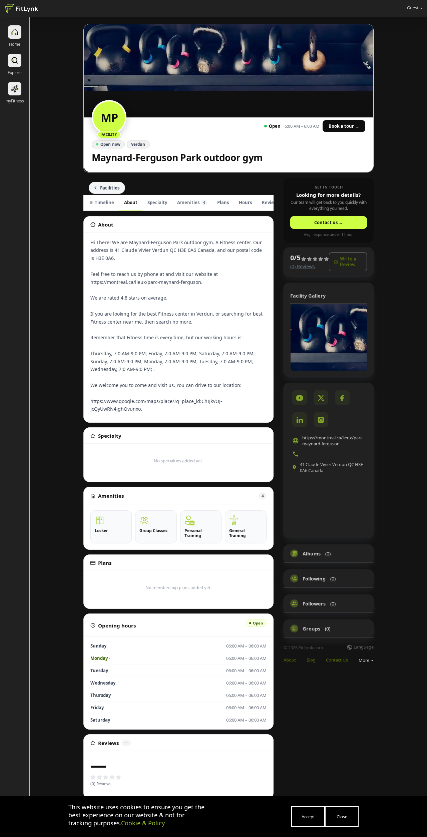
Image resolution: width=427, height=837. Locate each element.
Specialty (157, 202)
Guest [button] (413, 8)
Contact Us (337, 660)
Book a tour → (344, 126)
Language (363, 647)
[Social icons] (321, 419)
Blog (311, 660)
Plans (223, 202)
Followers (314, 603)
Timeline (104, 202)
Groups (311, 628)
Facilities (109, 188)
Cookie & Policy (143, 823)
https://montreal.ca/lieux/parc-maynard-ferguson (333, 441)
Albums (312, 553)
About (130, 202)
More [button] (364, 660)
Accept (308, 817)
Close (342, 817)
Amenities (191, 202)
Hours (245, 202)
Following (314, 578)
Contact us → (328, 223)
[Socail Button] (299, 397)
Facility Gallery (308, 295)
